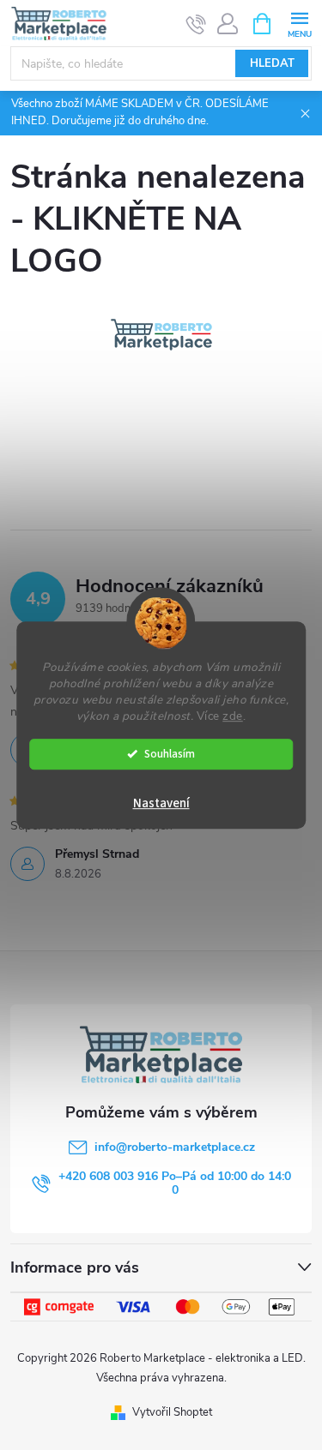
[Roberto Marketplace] (161, 334)
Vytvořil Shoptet (172, 1412)
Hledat (272, 63)
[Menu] (299, 22)
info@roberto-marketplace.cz (174, 1147)
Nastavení (161, 803)
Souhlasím (169, 754)
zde (232, 716)
